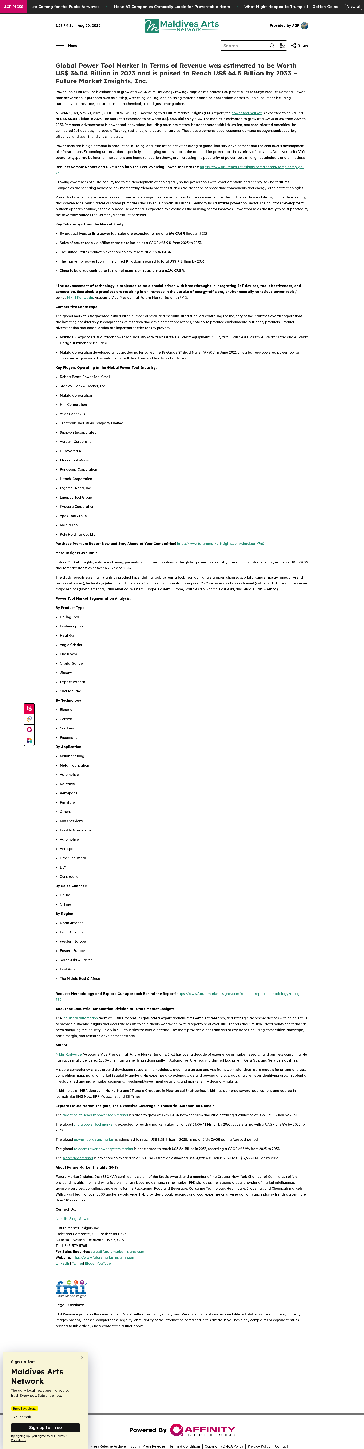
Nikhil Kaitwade (80, 297)
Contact (281, 1446)
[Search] (272, 45)
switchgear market (78, 1158)
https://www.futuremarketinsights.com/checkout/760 (220, 544)
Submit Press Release (147, 1446)
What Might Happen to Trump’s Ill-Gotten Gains (291, 6)
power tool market (247, 113)
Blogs (89, 1263)
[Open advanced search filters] (282, 45)
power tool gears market (94, 1139)
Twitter (77, 1263)
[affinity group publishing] (29, 730)
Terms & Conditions (185, 1446)
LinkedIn (63, 1263)
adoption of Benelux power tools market (95, 1115)
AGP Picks (13, 7)
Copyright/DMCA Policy (224, 1446)
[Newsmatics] (29, 740)
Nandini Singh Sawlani (74, 1219)
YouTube (103, 1263)
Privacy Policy (259, 1446)
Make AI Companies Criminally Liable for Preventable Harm (172, 6)
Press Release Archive (108, 1446)
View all (353, 6)
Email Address (24, 1408)
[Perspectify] (29, 719)
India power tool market (94, 1124)
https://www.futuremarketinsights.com (103, 1257)
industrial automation (80, 1018)
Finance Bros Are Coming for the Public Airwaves (51, 6)
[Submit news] (29, 709)
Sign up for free (45, 1427)
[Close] (82, 1357)
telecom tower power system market (103, 1149)
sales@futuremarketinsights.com (117, 1251)
